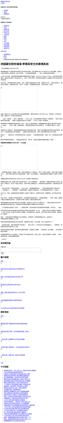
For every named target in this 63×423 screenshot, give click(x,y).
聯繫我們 (6, 14)
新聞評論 (6, 29)
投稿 (5, 12)
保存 (2, 253)
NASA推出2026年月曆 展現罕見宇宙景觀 (12, 308)
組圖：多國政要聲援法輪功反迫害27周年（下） (18, 417)
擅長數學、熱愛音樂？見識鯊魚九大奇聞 (16, 386)
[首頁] (3, 3)
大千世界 (6, 43)
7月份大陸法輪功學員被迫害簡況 (13, 372)
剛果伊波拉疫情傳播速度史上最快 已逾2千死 (17, 379)
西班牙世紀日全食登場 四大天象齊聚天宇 (13, 269)
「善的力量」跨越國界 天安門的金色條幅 (13, 339)
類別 (5, 56)
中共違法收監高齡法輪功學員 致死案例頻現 (16, 408)
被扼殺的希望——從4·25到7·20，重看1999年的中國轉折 (20, 370)
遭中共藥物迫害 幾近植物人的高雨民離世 (16, 393)
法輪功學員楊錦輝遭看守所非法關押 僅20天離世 (18, 413)
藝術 (5, 38)
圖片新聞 (6, 44)
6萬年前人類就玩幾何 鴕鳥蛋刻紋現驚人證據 (17, 374)
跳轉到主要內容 (5, 1)
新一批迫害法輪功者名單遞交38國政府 (15, 412)
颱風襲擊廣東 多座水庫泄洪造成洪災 (14, 420)
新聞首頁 (6, 25)
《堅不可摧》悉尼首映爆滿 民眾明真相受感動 (17, 407)
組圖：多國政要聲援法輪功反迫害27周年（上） (18, 419)
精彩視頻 (6, 46)
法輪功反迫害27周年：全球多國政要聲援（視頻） (15, 331)
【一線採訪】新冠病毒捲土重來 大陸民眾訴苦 (17, 384)
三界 (2, 362)
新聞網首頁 (7, 54)
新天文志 (6, 31)
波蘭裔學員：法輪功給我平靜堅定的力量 (16, 398)
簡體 (5, 51)
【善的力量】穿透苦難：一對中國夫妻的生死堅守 (15, 347)
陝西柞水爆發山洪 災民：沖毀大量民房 (15, 387)
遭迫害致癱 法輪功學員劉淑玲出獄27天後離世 (17, 381)
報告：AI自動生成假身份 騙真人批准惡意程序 (17, 396)
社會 (5, 27)
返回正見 (6, 48)
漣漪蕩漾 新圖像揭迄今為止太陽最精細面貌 (16, 391)
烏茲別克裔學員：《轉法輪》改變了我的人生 (17, 401)
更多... (2, 261)
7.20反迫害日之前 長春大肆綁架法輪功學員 (16, 415)
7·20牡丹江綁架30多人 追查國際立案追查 (16, 410)
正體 (2, 51)
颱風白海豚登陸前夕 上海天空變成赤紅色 (16, 382)
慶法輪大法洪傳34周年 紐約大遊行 (11, 284)
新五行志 (6, 32)
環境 (5, 36)
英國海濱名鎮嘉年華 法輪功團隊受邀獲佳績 (16, 375)
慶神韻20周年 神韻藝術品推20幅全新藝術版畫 (14, 323)
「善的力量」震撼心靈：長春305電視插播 (13, 355)
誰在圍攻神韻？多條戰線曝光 (12, 389)
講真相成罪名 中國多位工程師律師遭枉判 (16, 394)
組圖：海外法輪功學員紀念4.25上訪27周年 (13, 292)
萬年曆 (6, 10)
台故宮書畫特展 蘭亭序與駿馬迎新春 (11, 300)
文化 (5, 39)
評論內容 (3, 247)
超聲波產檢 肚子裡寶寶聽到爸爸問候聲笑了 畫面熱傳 (19, 405)
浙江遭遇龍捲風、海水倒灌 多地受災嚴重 (16, 377)
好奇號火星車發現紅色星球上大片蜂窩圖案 (16, 403)
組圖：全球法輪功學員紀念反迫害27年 (12, 276)
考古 (5, 41)
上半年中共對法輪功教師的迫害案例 (14, 400)
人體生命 (6, 34)
